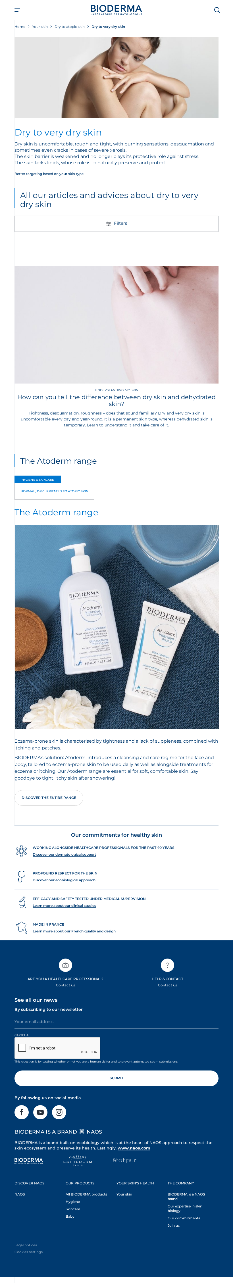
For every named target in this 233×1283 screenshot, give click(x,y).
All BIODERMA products (86, 1194)
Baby (70, 1216)
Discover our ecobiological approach (64, 880)
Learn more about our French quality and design (74, 931)
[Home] (116, 10)
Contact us (65, 985)
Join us (174, 1225)
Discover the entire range (49, 797)
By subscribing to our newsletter (48, 1009)
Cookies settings (28, 1252)
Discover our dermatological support (64, 854)
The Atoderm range (58, 461)
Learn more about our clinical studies (64, 905)
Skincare (73, 1209)
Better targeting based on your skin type (49, 174)
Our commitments (184, 1218)
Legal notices (25, 1245)
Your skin (124, 1194)
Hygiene (73, 1201)
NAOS (19, 1194)
